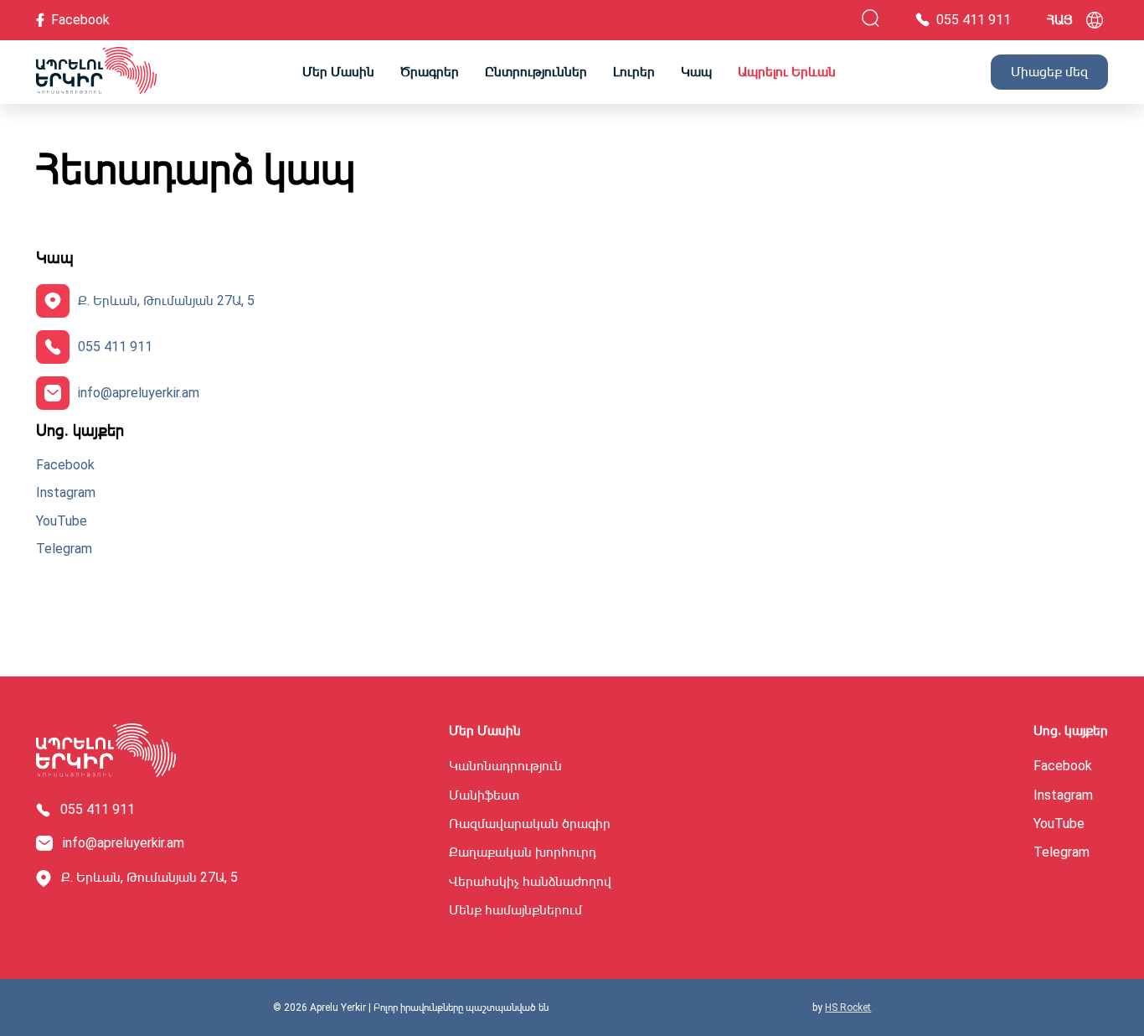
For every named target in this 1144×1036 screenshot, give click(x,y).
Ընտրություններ (536, 72)
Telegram (64, 549)
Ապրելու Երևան (787, 72)
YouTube (61, 521)
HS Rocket (848, 1007)
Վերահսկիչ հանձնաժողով (530, 881)
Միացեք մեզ (1049, 72)
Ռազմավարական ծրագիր (530, 823)
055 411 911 (115, 347)
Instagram (65, 492)
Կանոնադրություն (505, 766)
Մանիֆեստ (484, 795)
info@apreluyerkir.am (138, 393)
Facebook (65, 465)
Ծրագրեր (429, 72)
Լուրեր (634, 72)
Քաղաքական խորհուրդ (522, 852)
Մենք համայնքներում (515, 910)
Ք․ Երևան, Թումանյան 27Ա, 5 (166, 300)
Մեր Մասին (338, 72)
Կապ (696, 72)
